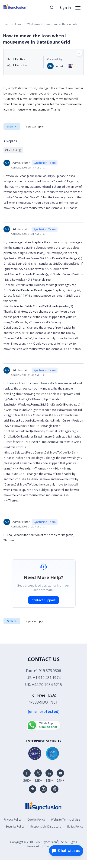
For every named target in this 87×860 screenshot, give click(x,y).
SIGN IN (11, 621)
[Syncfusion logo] (20, 6)
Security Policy (15, 826)
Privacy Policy (12, 820)
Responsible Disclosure (45, 826)
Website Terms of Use (65, 820)
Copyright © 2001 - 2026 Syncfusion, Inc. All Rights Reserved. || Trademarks (43, 844)
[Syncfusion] (43, 806)
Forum (19, 24)
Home (7, 24)
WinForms (33, 24)
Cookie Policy (36, 820)
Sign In (65, 7)
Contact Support (43, 600)
